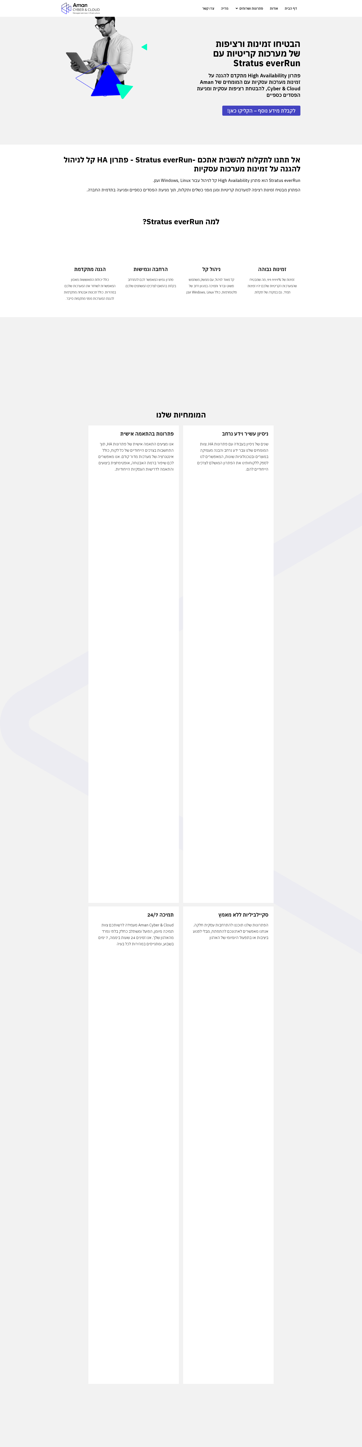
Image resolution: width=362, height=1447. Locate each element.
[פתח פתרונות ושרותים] (236, 8)
